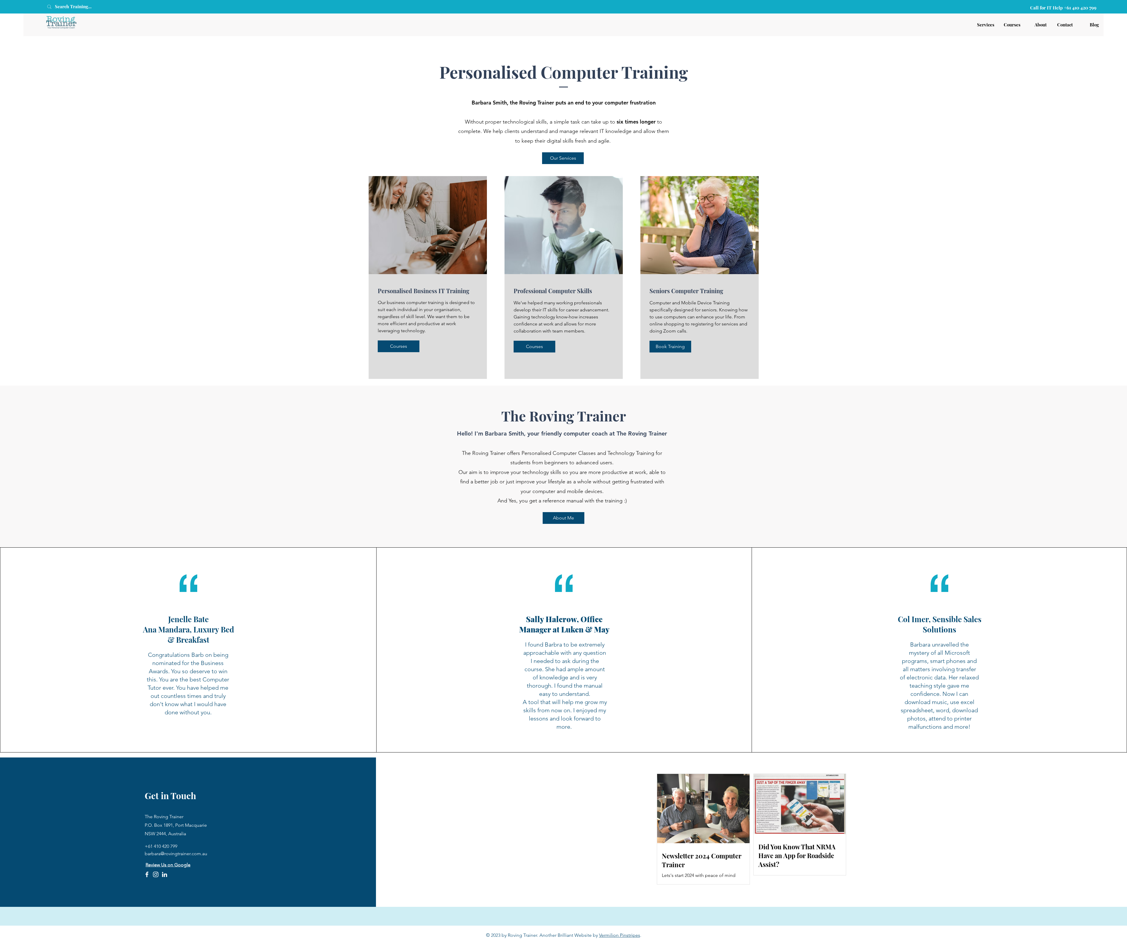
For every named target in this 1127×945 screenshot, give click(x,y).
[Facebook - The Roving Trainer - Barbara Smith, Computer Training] (147, 874)
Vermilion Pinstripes (619, 935)
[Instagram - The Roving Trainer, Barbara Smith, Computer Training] (155, 874)
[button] (670, 346)
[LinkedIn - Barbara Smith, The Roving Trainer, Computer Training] (164, 874)
